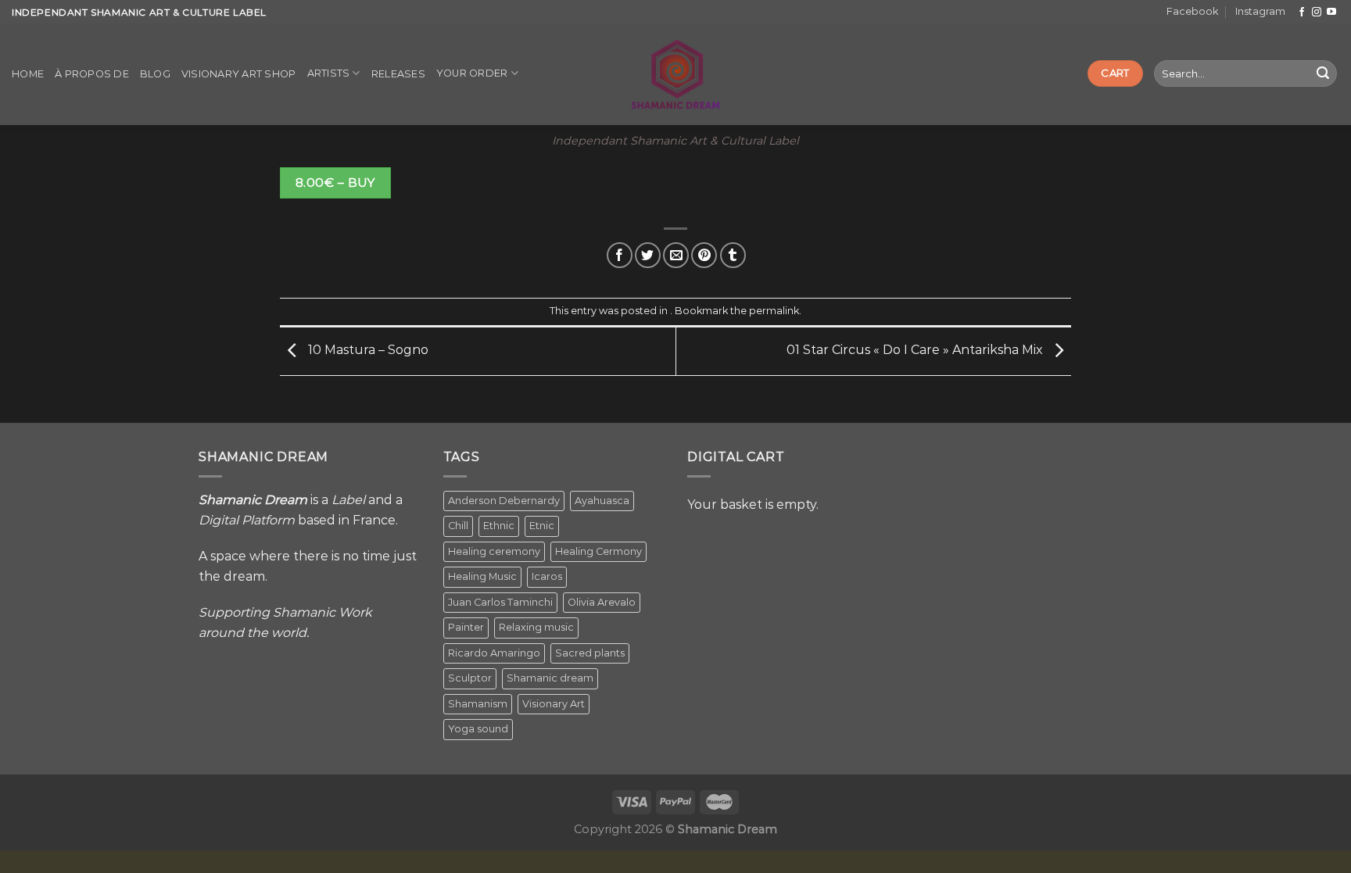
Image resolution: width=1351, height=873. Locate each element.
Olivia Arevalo (602, 602)
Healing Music (482, 576)
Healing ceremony (494, 551)
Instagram (1260, 11)
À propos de (92, 74)
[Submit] (1323, 73)
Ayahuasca (602, 500)
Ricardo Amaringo (494, 653)
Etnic (541, 525)
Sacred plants (590, 653)
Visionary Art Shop (238, 74)
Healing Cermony (598, 551)
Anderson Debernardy (504, 500)
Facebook (1192, 11)
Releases (398, 74)
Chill (458, 525)
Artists (328, 73)
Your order (472, 73)
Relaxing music (536, 627)
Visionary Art (553, 704)
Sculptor (470, 678)
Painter (466, 627)
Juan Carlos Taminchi (500, 602)
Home (28, 74)
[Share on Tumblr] (733, 255)
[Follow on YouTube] (1331, 12)
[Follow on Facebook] (1301, 12)
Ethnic (498, 525)
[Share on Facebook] (619, 255)
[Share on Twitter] (648, 255)
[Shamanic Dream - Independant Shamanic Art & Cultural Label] (676, 74)
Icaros (547, 576)
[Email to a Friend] (676, 255)
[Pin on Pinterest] (704, 255)
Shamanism (477, 704)
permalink (774, 311)
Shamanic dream (550, 678)
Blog (155, 74)
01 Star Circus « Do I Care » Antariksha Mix (916, 350)
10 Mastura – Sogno (366, 350)
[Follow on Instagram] (1316, 12)
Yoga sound (478, 729)
